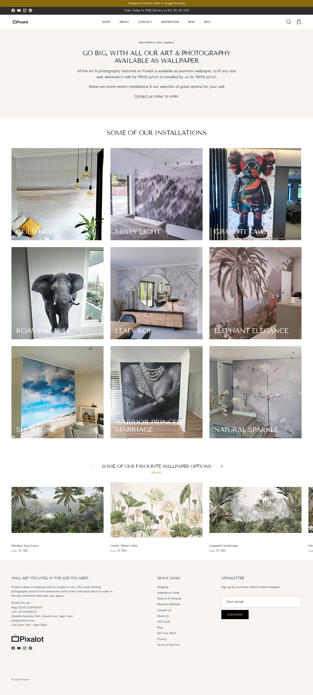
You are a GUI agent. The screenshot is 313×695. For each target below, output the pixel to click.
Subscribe (202, 365)
